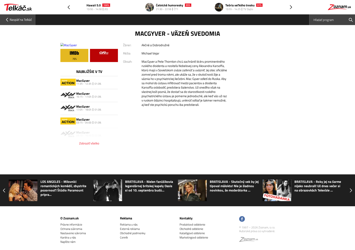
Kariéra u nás (68, 237)
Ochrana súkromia (71, 229)
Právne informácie (71, 224)
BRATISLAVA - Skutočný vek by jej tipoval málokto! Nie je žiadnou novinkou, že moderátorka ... (233, 186)
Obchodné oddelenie (191, 229)
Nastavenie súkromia (73, 233)
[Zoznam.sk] (250, 240)
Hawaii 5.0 (93, 5)
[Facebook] (242, 219)
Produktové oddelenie (192, 224)
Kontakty (186, 218)
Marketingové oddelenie (194, 237)
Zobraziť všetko (89, 143)
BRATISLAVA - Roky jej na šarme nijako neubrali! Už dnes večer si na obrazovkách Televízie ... (317, 186)
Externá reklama (130, 229)
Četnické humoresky (169, 5)
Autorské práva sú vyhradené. (257, 231)
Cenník (124, 237)
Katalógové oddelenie (192, 233)
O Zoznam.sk (69, 218)
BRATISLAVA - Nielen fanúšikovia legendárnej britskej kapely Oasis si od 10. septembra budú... (149, 186)
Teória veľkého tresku (240, 5)
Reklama (126, 218)
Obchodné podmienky (132, 233)
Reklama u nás (129, 224)
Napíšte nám (68, 242)
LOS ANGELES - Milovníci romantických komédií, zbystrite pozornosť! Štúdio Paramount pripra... (63, 188)
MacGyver (83, 80)
